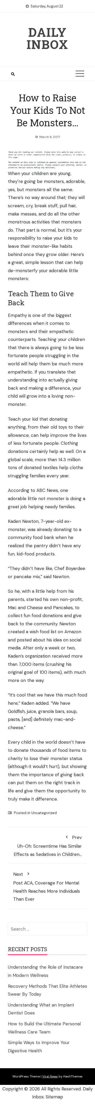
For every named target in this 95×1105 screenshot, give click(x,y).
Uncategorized (44, 812)
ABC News (47, 490)
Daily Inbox (47, 38)
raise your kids (57, 238)
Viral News (50, 1076)
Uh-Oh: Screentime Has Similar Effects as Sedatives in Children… (48, 845)
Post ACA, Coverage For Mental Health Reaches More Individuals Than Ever (46, 886)
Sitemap (54, 1097)
